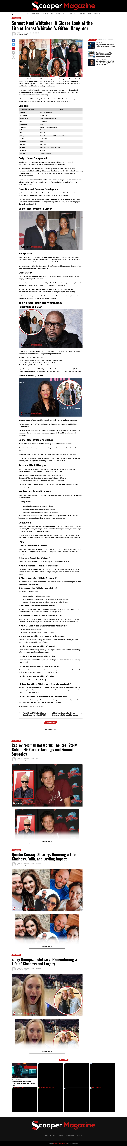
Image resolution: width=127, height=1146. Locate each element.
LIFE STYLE (82, 14)
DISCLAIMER (60, 1135)
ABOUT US (52, 1135)
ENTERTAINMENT (36, 14)
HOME (28, 14)
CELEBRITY (45, 14)
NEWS (64, 14)
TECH (52, 14)
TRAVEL (89, 14)
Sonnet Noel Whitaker (36, 707)
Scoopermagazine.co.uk (60, 1143)
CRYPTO (70, 14)
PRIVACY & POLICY (69, 1135)
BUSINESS (58, 14)
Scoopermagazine (24, 34)
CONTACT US (97, 14)
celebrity (30, 469)
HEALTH (76, 14)
